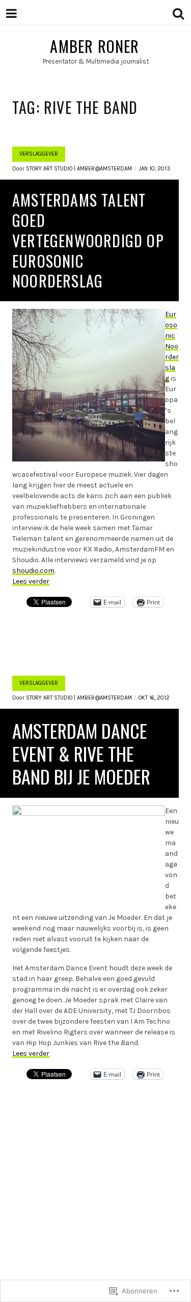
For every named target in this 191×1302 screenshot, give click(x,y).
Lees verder (30, 581)
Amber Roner (94, 46)
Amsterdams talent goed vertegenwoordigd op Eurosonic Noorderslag (88, 240)
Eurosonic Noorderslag (172, 346)
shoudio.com (33, 570)
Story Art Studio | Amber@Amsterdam (79, 168)
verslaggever (38, 154)
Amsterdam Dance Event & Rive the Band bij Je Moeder (81, 753)
